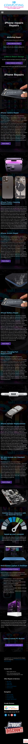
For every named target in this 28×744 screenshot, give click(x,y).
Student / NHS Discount (11, 699)
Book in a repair (10, 694)
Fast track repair (10, 696)
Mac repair (9, 681)
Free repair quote (10, 697)
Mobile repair (9, 684)
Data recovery (10, 687)
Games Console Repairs (11, 686)
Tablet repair (9, 683)
